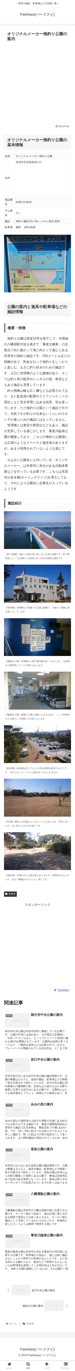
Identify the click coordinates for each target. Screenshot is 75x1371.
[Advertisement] (37, 82)
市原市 (12, 894)
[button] (67, 735)
